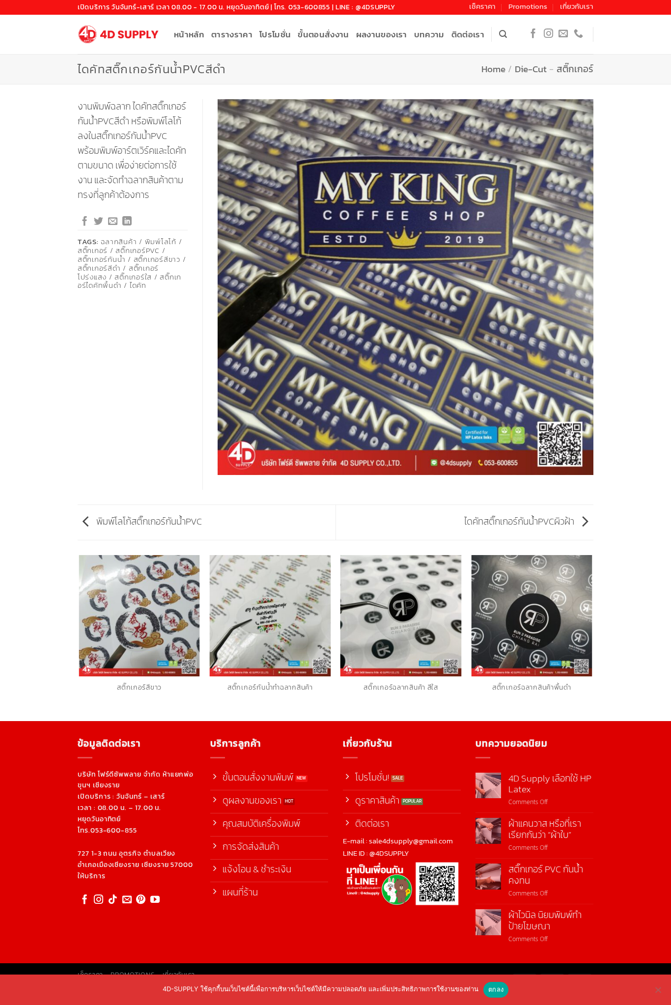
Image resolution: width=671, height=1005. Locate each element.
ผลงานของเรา (381, 34)
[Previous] (79, 637)
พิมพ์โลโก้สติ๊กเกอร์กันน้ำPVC (148, 521)
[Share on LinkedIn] (127, 222)
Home (493, 69)
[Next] (592, 637)
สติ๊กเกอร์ (575, 69)
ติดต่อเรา (467, 34)
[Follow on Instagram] (548, 34)
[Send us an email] (563, 34)
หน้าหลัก (189, 34)
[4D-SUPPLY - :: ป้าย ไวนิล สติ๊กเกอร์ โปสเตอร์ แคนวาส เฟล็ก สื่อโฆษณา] (118, 34)
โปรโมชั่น (275, 34)
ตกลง (495, 989)
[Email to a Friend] (112, 222)
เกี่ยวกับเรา (576, 6)
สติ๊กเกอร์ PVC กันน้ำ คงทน (545, 875)
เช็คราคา (482, 6)
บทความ (429, 34)
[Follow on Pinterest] (140, 900)
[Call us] (578, 34)
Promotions (527, 6)
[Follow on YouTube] (155, 900)
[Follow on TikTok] (112, 900)
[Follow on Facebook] (533, 34)
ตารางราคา (231, 34)
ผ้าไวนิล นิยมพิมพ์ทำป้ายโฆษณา (545, 920)
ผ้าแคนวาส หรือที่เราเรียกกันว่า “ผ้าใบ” (544, 829)
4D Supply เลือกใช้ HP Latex (549, 784)
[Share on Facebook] (84, 222)
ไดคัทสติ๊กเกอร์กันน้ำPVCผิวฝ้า (520, 521)
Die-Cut (531, 69)
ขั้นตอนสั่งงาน (323, 34)
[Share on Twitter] (98, 222)
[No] (658, 993)
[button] (503, 34)
